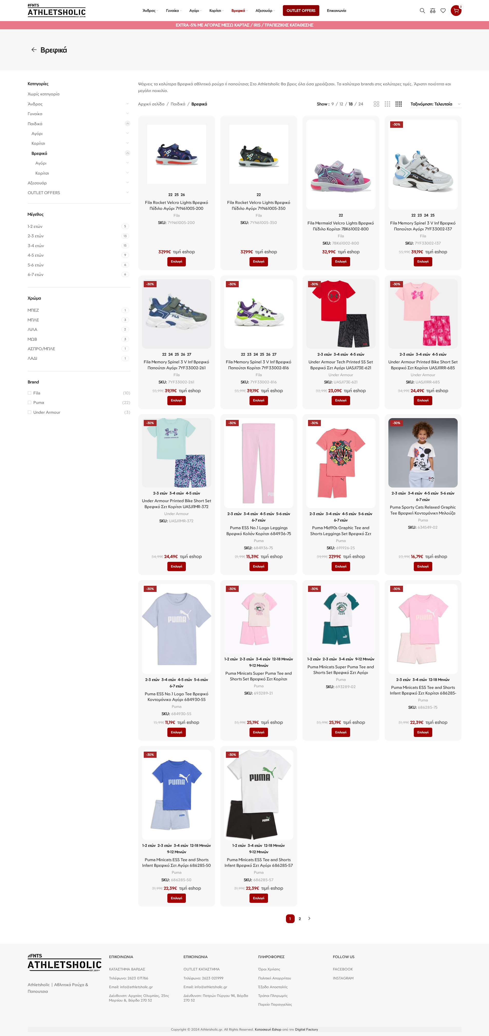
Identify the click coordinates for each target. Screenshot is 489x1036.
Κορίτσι (38, 143)
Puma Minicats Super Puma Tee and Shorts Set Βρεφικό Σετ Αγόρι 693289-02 (341, 672)
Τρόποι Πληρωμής (273, 995)
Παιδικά (35, 123)
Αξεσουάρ (37, 182)
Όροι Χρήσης (269, 969)
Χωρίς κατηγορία (44, 93)
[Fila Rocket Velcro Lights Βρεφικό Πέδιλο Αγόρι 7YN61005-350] (258, 154)
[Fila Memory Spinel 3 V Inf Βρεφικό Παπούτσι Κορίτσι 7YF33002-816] (258, 314)
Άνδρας (35, 103)
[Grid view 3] (387, 104)
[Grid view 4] (398, 104)
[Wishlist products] (443, 10)
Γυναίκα (35, 113)
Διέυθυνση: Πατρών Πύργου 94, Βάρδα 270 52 (216, 997)
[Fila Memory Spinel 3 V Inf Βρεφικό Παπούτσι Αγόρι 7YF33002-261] (176, 314)
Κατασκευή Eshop (268, 1029)
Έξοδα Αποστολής (273, 987)
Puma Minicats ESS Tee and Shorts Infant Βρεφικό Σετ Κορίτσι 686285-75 (423, 693)
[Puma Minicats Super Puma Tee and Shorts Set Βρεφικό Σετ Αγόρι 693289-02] (341, 618)
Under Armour (46, 412)
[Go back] (34, 50)
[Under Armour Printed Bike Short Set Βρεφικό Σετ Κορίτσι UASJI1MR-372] (176, 453)
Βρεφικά (39, 153)
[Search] (422, 10)
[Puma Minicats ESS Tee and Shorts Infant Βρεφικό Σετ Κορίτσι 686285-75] (423, 629)
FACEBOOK (343, 969)
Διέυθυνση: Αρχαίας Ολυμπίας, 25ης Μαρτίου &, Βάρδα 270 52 (139, 997)
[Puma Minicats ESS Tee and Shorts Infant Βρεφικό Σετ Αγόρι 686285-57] (258, 795)
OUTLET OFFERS (44, 192)
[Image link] (64, 962)
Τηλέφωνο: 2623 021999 (203, 978)
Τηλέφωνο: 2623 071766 (128, 978)
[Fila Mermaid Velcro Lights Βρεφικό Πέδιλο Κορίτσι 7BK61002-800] (341, 165)
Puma (38, 402)
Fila (36, 392)
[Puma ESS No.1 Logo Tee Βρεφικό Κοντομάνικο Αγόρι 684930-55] (176, 629)
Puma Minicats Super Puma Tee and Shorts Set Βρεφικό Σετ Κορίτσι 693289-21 (258, 679)
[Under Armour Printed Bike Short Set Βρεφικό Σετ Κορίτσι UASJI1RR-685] (423, 314)
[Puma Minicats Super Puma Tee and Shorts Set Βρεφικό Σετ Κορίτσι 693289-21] (258, 618)
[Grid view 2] (376, 104)
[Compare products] (433, 10)
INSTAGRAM (343, 978)
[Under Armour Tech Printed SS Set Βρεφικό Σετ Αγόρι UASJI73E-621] (341, 314)
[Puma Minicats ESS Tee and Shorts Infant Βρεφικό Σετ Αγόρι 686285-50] (176, 795)
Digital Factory (306, 1029)
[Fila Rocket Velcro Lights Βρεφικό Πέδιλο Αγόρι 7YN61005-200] (176, 154)
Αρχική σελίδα (151, 103)
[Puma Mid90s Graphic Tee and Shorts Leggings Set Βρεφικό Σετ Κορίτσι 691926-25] (341, 463)
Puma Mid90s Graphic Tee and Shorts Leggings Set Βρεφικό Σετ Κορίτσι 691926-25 (340, 533)
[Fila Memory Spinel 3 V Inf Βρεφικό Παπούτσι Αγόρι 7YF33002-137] (423, 165)
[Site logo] (56, 10)
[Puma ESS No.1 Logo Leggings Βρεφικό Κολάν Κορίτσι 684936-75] (258, 463)
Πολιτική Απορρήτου (274, 978)
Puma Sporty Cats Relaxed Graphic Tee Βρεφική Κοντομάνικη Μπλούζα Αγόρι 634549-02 (423, 513)
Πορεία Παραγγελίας (275, 1004)
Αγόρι (37, 133)
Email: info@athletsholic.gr (131, 987)
